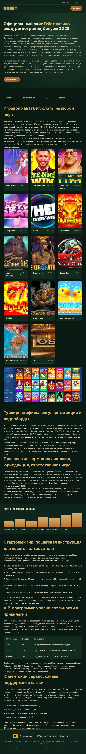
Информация (28, 98)
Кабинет (76, 8)
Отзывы (61, 98)
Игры (9, 98)
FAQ (46, 98)
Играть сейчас (12, 79)
